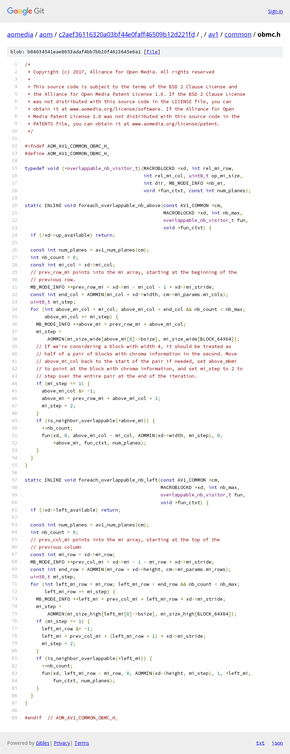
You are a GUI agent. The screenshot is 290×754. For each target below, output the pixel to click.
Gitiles (43, 743)
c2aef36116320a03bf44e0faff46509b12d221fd (127, 34)
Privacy (62, 743)
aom (46, 34)
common (238, 34)
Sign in (275, 11)
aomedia (20, 34)
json (277, 743)
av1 (213, 34)
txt (260, 743)
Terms (81, 743)
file (152, 52)
